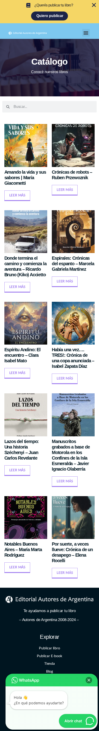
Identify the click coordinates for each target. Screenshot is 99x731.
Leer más (17, 195)
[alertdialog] (49, 11)
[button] (86, 33)
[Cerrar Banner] (94, 5)
